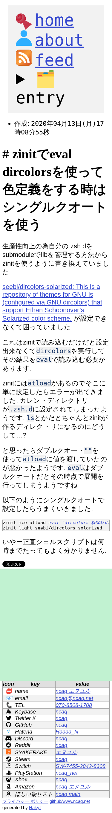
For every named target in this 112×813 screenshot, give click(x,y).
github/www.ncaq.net (70, 801)
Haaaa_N (67, 732)
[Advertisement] (56, 625)
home (54, 20)
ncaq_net (67, 773)
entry (40, 88)
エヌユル (66, 752)
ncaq (61, 712)
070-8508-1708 (74, 705)
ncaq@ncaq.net (74, 698)
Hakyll (35, 807)
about (59, 40)
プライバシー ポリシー (25, 801)
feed (54, 60)
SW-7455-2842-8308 (80, 766)
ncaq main (68, 794)
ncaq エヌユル (73, 691)
